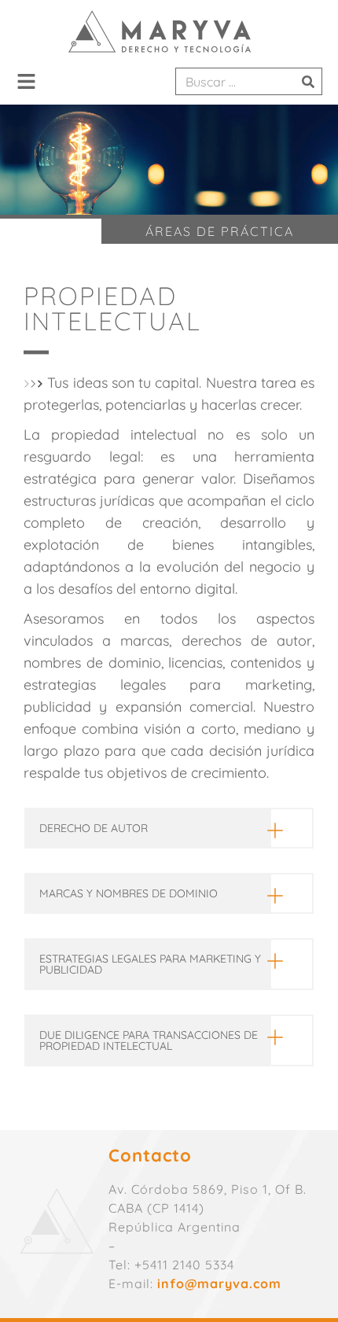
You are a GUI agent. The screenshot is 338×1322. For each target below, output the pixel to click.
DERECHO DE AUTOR (93, 828)
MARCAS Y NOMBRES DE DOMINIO (128, 893)
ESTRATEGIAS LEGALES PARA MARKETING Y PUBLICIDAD (150, 964)
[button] (27, 82)
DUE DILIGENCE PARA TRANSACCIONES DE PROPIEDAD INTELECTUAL (148, 1040)
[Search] (307, 81)
